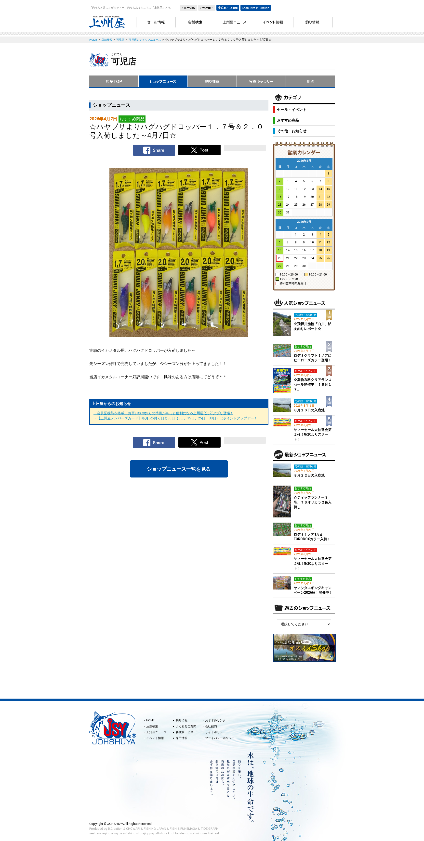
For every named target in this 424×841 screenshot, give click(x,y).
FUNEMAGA (188, 828)
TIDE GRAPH (209, 828)
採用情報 (181, 738)
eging (106, 833)
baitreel (213, 833)
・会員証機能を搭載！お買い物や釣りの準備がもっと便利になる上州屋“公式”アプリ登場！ (163, 413)
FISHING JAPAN (155, 828)
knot (171, 833)
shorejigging (145, 833)
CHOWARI (133, 828)
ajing (114, 833)
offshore (161, 833)
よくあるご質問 (186, 726)
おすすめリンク (215, 720)
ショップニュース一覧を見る (179, 469)
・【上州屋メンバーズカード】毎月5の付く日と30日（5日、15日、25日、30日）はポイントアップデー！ (175, 418)
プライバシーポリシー (220, 738)
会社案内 (211, 726)
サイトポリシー (215, 732)
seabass (95, 833)
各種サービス (184, 732)
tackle (179, 833)
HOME (150, 720)
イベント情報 (155, 738)
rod (187, 833)
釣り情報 (181, 720)
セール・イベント (291, 109)
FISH (173, 828)
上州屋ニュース (156, 732)
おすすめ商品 (288, 120)
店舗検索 (152, 726)
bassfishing (127, 833)
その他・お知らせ (291, 131)
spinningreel (199, 833)
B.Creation (115, 828)
